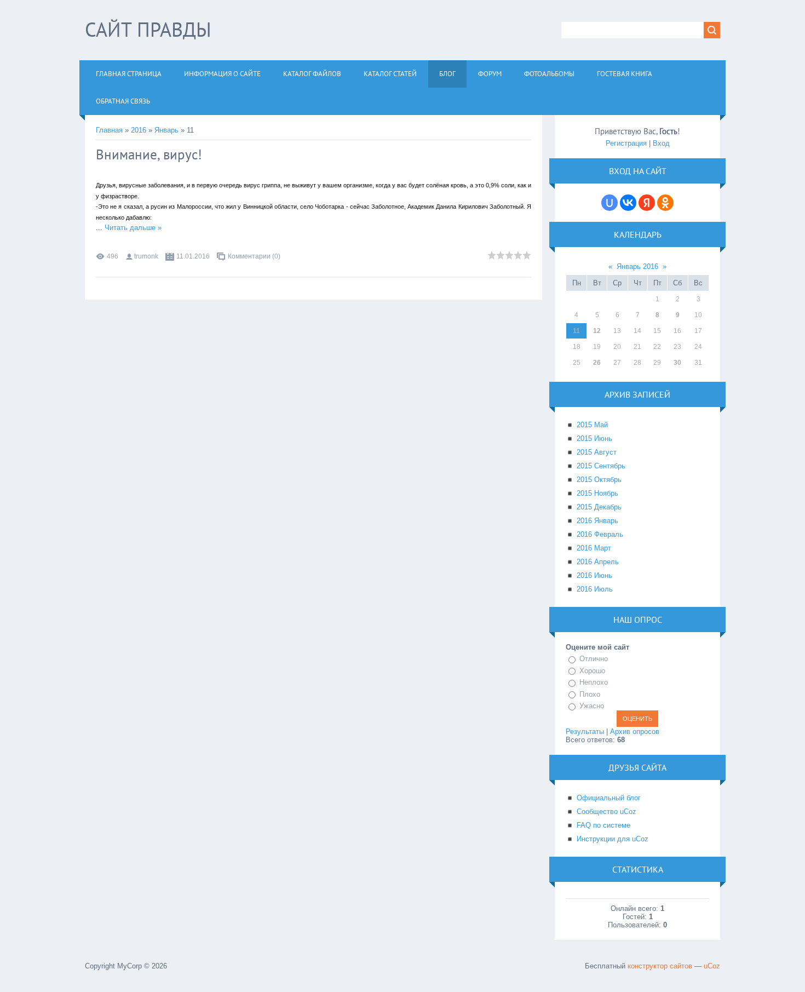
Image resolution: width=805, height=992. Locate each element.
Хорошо (592, 671)
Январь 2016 (637, 266)
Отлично (593, 659)
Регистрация (626, 143)
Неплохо (593, 682)
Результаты (585, 731)
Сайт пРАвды (148, 29)
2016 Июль (595, 589)
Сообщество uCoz (606, 811)
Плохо (589, 694)
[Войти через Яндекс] (647, 202)
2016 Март (594, 548)
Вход (661, 143)
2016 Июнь (594, 575)
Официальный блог (609, 798)
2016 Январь (597, 521)
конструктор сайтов (660, 966)
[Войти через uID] (609, 202)
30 (677, 362)
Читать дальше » (133, 227)
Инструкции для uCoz (612, 839)
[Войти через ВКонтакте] (628, 202)
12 (597, 331)
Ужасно (591, 706)
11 (576, 331)
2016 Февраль (600, 534)
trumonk (146, 256)
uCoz (712, 966)
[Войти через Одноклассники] (665, 202)
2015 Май (592, 425)
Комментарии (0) (254, 256)
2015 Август (597, 452)
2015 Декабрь (599, 507)
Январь (166, 130)
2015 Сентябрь (601, 466)
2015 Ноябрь (597, 493)
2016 (138, 130)
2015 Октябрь (599, 479)
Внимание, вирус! (149, 154)
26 (597, 362)
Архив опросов (634, 731)
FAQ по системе (603, 825)
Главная (109, 130)
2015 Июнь (594, 438)
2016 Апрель (598, 562)
